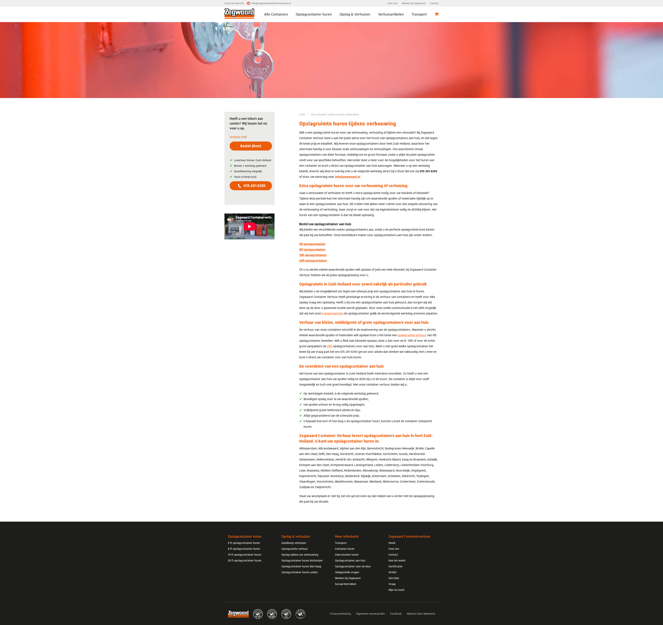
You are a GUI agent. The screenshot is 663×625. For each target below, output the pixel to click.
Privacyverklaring (340, 613)
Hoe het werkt (397, 560)
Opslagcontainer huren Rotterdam (302, 560)
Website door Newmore (421, 613)
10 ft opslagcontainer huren (244, 554)
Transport (419, 14)
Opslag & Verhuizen (355, 14)
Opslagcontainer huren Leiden (299, 572)
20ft (329, 346)
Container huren (344, 548)
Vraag (392, 583)
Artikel (392, 572)
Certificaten (395, 566)
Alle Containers (276, 14)
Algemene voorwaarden (370, 613)
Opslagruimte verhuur (294, 548)
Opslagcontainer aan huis (350, 560)
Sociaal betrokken (345, 583)
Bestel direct (250, 146)
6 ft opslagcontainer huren (244, 542)
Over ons (392, 3)
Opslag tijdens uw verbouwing (299, 554)
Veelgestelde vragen (347, 572)
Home (302, 114)
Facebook (396, 613)
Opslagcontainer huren (314, 14)
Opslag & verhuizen (295, 536)
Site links (393, 578)
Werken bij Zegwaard (414, 3)
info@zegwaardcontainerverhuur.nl (271, 3)
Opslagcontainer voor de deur (353, 566)
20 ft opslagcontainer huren (244, 560)
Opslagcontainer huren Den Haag (301, 566)
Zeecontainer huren (347, 554)
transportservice (332, 313)
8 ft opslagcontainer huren (244, 548)
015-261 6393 (254, 185)
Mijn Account (396, 589)
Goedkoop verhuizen (293, 542)
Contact (434, 3)
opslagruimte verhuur (412, 335)
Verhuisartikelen (391, 14)
